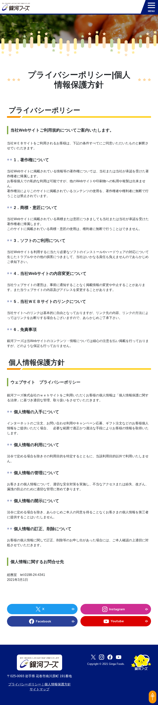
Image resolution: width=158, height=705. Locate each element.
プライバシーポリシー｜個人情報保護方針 (39, 684)
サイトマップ (39, 689)
